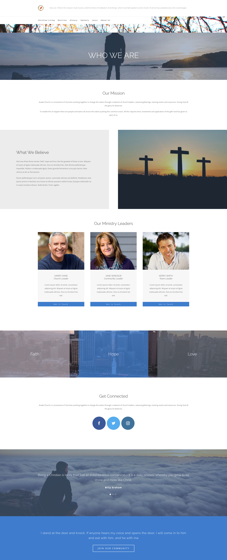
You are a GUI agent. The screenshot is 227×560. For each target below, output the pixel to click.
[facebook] (99, 423)
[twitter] (113, 423)
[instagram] (128, 423)
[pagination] (110, 489)
